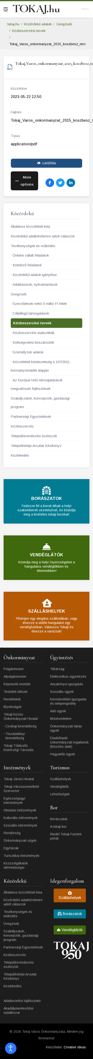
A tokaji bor (58, 826)
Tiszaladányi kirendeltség (15, 736)
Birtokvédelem (60, 719)
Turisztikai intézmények (21, 856)
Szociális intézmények (20, 825)
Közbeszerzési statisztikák (33, 333)
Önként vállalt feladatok (31, 255)
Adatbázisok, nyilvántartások (35, 284)
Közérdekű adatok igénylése (35, 275)
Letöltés (49, 163)
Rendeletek (12, 699)
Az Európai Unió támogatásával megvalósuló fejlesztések (36, 384)
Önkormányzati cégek (20, 840)
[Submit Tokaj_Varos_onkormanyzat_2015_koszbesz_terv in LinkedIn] (71, 182)
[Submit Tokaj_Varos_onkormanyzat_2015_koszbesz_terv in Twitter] (60, 182)
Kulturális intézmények (21, 818)
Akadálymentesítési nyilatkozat (18, 1010)
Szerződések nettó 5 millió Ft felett (40, 304)
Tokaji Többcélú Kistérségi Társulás (19, 748)
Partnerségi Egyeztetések (31, 416)
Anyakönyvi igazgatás (66, 684)
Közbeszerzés (22, 426)
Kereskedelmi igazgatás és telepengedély (68, 701)
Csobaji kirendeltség (20, 726)
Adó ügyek (58, 711)
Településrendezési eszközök (34, 436)
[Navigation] (6, 9)
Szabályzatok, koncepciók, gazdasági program (40, 402)
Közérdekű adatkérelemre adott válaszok (43, 236)
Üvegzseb (18, 294)
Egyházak (11, 848)
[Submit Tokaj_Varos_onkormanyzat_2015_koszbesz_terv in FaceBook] (50, 182)
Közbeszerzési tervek (32, 323)
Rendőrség (12, 833)
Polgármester (14, 669)
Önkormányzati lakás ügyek (66, 728)
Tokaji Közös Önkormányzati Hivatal (21, 716)
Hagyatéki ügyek (62, 754)
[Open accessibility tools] (10, 1048)
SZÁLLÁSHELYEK (46, 611)
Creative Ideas (75, 1047)
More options (27, 180)
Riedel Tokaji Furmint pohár (66, 836)
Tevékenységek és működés (33, 246)
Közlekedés (20, 455)
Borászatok (58, 819)
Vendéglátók (59, 786)
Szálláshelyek (60, 779)
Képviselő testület (17, 684)
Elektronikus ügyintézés (68, 676)
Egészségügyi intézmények (14, 800)
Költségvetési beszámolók (33, 342)
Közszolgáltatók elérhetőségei (16, 865)
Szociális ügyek (62, 692)
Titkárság (57, 669)
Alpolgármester (15, 676)
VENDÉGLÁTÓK (46, 554)
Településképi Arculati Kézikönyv (36, 446)
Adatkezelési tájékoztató (22, 1001)
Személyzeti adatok (28, 352)
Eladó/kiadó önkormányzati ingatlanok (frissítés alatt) (69, 742)
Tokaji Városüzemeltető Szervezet (21, 789)
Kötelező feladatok (27, 265)
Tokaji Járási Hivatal (19, 779)
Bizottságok (12, 707)
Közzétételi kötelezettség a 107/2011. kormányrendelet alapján (41, 366)
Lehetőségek (60, 794)
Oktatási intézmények (20, 810)
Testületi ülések (15, 692)
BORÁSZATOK (46, 498)
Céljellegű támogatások (31, 313)
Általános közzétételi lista (30, 226)
